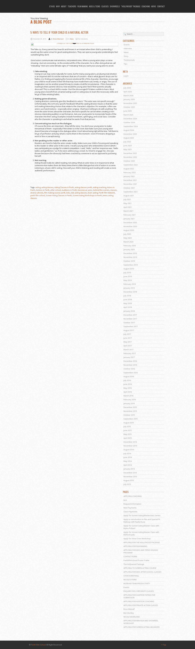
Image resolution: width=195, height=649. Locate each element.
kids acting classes (79, 192)
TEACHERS (72, 6)
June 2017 (127, 338)
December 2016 (130, 361)
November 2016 (130, 365)
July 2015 (127, 426)
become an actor (85, 190)
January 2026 (129, 99)
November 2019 (130, 257)
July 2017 (127, 334)
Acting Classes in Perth (64, 187)
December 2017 (130, 315)
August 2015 (128, 422)
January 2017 (129, 357)
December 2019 (130, 253)
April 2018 (127, 307)
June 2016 (127, 384)
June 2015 (127, 430)
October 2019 (129, 261)
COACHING (145, 6)
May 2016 (127, 388)
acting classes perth (83, 187)
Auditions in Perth (69, 190)
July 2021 (127, 199)
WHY (58, 6)
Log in (125, 76)
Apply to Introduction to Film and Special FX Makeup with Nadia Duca (141, 520)
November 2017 (130, 318)
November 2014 (130, 445)
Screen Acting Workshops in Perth (87, 195)
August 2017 (128, 330)
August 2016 (128, 376)
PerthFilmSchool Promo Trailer (136, 560)
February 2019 (129, 284)
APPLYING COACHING (132, 496)
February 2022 (129, 172)
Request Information (132, 504)
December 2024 (130, 118)
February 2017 (129, 353)
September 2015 (130, 419)
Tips (125, 64)
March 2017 (128, 349)
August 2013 (128, 480)
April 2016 (127, 392)
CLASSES (105, 6)
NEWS (153, 6)
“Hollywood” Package (130, 6)
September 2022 (130, 164)
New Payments (129, 507)
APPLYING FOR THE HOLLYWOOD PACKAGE (141, 542)
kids (68, 192)
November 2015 (130, 411)
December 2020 (130, 222)
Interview (128, 48)
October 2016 (129, 368)
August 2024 (128, 130)
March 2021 (128, 211)
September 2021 (130, 191)
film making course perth (55, 192)
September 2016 (130, 372)
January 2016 (129, 403)
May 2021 (127, 203)
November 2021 (130, 184)
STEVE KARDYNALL (131, 575)
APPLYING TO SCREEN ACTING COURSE (139, 568)
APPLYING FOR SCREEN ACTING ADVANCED (141, 627)
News (72, 39)
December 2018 (130, 292)
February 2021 (129, 215)
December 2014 (130, 442)
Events (127, 44)
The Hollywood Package (133, 564)
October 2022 (129, 161)
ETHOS (52, 6)
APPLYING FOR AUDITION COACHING (138, 601)
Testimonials (129, 60)
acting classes (47, 187)
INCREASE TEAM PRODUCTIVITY (136, 583)
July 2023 (127, 141)
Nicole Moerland (58, 39)
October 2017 (129, 322)
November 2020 (130, 226)
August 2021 (128, 195)
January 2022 (129, 176)
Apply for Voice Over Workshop (137, 538)
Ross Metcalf (129, 609)
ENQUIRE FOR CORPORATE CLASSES (138, 591)
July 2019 (127, 272)
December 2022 (130, 153)
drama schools (36, 192)
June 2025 (127, 111)
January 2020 (129, 249)
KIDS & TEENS (94, 6)
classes (113, 190)
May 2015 (127, 434)
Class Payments (130, 511)
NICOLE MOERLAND (131, 617)
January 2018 (129, 311)
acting (38, 187)
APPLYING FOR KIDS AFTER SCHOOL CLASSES (142, 572)
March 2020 (128, 241)
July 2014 (127, 453)
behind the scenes (101, 190)
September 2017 (130, 326)
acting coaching (99, 187)
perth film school (37, 195)
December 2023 (130, 134)
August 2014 (128, 449)
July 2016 (127, 380)
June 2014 (127, 457)
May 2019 (127, 280)
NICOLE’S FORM (129, 579)
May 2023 (127, 149)
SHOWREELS (115, 6)
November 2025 (130, 103)
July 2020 (127, 234)
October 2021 (129, 188)
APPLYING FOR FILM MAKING (135, 546)
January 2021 (129, 218)
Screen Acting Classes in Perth (59, 195)
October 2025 (129, 107)
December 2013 (130, 472)
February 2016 (129, 399)
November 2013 (130, 476)
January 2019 (129, 288)
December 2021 (130, 180)
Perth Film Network (107, 192)
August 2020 (128, 230)
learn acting (93, 192)
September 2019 (130, 265)
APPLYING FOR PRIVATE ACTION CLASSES (140, 605)
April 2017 (127, 345)
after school (55, 190)
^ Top (163, 644)
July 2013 (127, 484)
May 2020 (127, 238)
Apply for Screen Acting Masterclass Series (141, 515)
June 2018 (127, 299)
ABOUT (64, 6)
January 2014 (129, 469)
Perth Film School (38, 644)
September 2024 (130, 126)
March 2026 (128, 95)
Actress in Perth (43, 190)
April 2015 (127, 438)
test (125, 500)
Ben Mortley (128, 613)
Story (126, 56)
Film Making (82, 6)
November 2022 (130, 157)
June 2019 (127, 276)
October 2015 (129, 415)
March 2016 (128, 395)
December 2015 (130, 407)
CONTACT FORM (130, 556)
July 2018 (127, 295)
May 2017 (127, 342)
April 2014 (127, 465)
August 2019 (128, 268)
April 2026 (127, 91)
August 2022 (128, 168)
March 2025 (128, 114)
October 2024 (129, 122)
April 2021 (127, 207)
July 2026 (127, 88)
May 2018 (127, 303)
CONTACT (161, 6)
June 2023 (127, 145)
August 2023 (128, 138)
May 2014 (127, 461)
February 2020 (129, 245)
